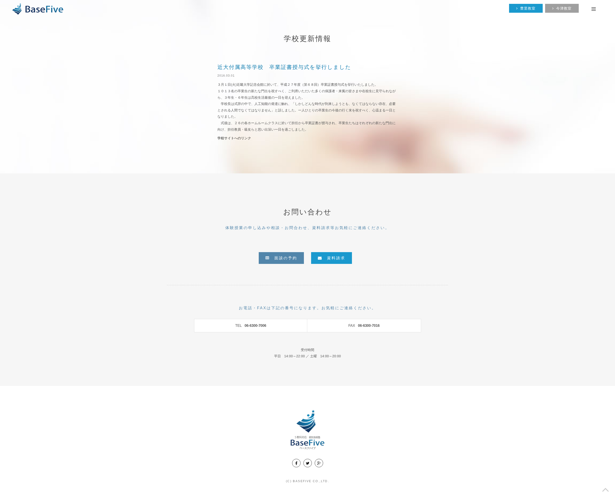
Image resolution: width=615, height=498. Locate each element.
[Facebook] (296, 463)
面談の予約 (283, 258)
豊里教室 (527, 8)
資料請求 (333, 258)
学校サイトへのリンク (234, 138)
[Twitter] (307, 463)
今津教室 (564, 8)
